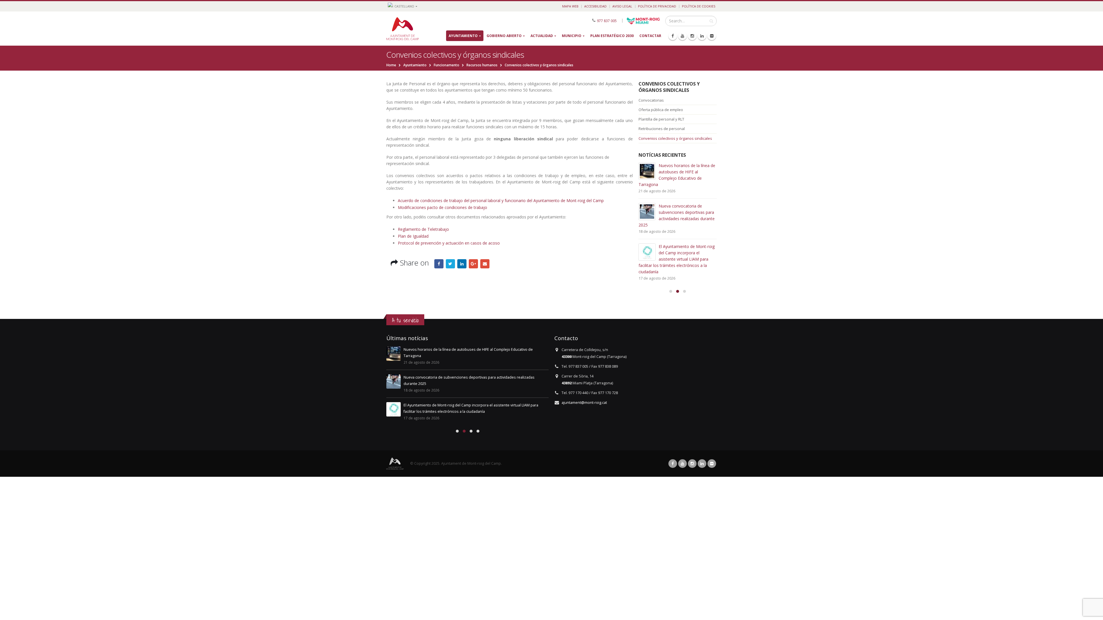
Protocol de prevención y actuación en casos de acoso (449, 243)
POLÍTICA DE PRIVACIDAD (657, 6)
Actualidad (542, 35)
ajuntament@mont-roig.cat (584, 402)
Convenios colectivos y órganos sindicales (669, 87)
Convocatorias (651, 100)
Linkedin (702, 463)
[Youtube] (682, 36)
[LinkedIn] (702, 36)
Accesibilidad (595, 6)
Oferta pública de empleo (661, 109)
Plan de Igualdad (413, 236)
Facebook (438, 263)
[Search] (711, 21)
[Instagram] (692, 36)
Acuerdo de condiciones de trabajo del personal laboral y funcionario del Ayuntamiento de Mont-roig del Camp (501, 200)
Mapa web (570, 6)
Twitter (450, 263)
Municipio (571, 35)
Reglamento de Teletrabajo (423, 229)
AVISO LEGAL (622, 6)
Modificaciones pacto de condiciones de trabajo (442, 207)
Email (484, 263)
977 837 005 (607, 20)
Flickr (711, 463)
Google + (473, 263)
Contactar (650, 35)
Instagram (692, 463)
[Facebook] (672, 36)
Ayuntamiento (463, 35)
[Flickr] (711, 36)
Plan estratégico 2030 (612, 35)
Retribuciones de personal (662, 128)
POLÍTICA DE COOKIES (698, 6)
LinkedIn (461, 263)
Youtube (682, 463)
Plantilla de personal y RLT (661, 119)
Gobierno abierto (504, 35)
